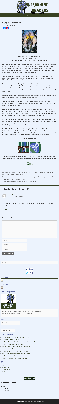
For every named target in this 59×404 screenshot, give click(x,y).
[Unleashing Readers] (8, 308)
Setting (12, 174)
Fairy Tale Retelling (24, 177)
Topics (2, 319)
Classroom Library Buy (10, 172)
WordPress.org (6, 372)
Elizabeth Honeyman (13, 195)
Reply (6, 209)
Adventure (7, 177)
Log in (3, 365)
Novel (46, 172)
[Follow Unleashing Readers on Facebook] (29, 270)
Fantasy (37, 172)
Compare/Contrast (23, 172)
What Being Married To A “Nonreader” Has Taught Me (20, 182)
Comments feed (6, 369)
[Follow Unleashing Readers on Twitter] (29, 274)
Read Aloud (5, 174)
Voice (21, 174)
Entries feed (5, 367)
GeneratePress (40, 401)
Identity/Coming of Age (42, 177)
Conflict (31, 172)
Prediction (51, 172)
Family (32, 177)
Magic (51, 177)
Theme (17, 174)
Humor (42, 172)
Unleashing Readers (36, 7)
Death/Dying (14, 177)
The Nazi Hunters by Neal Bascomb (14, 179)
